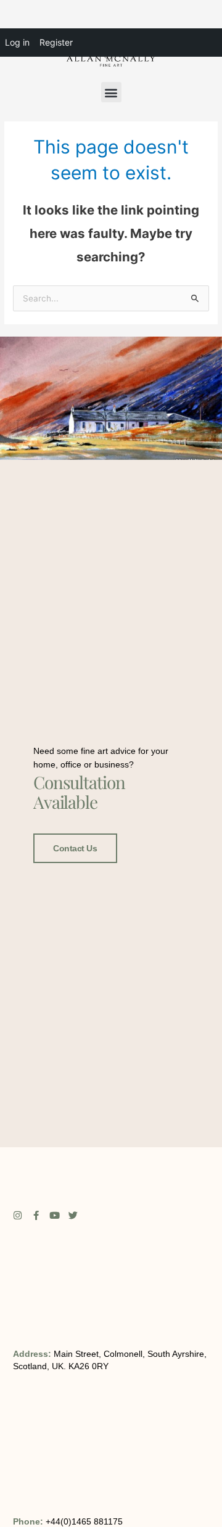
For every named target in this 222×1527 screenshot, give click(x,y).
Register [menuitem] (56, 42)
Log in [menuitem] (17, 42)
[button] (111, 92)
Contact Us (75, 848)
